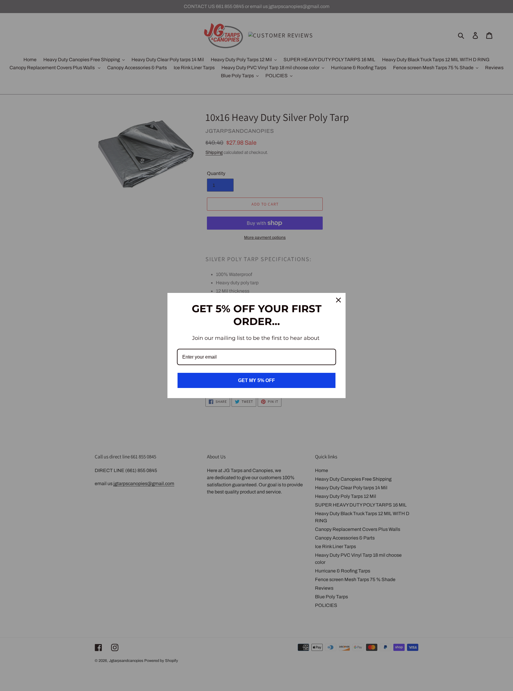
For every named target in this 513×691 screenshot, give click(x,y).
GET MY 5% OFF (256, 380)
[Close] (338, 300)
